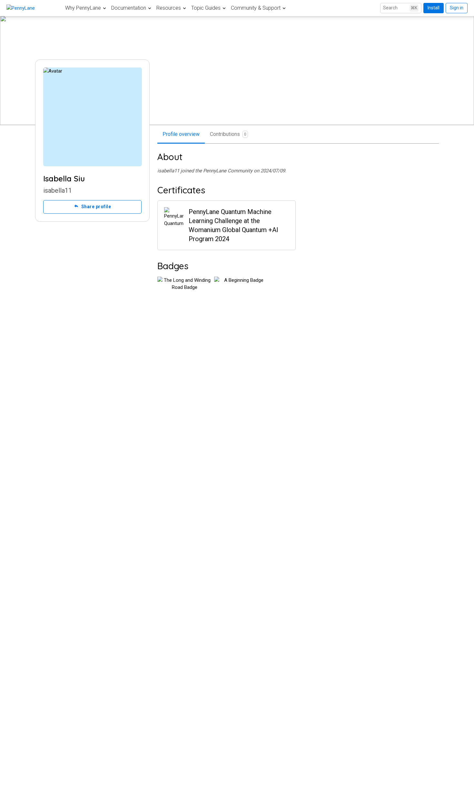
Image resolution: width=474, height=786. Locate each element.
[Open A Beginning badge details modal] (241, 304)
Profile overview (181, 134)
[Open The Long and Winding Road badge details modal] (184, 304)
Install (433, 7)
